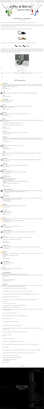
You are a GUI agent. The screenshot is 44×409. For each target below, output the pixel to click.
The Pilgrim (4, 158)
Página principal (3, 1)
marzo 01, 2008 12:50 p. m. (7, 214)
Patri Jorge (4, 284)
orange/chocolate (5, 245)
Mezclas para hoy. (34, 402)
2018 (31, 374)
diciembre (32, 382)
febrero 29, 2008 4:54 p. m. (7, 186)
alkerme (4, 112)
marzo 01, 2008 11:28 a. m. (7, 201)
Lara (3, 91)
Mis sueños (4, 83)
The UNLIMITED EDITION (6, 272)
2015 (31, 376)
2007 (31, 404)
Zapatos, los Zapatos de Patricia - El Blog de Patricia (22, 387)
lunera (4, 169)
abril (32, 390)
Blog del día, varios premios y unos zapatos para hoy (36, 397)
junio (32, 388)
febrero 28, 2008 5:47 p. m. (7, 155)
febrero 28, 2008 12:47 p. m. (7, 141)
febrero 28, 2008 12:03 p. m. (7, 128)
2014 (31, 377)
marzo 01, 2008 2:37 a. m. (6, 192)
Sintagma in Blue (5, 261)
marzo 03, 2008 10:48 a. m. (7, 360)
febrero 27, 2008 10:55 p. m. (7, 96)
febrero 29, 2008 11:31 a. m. (7, 166)
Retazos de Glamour (6, 176)
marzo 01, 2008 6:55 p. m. (7, 233)
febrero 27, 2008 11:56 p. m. (7, 109)
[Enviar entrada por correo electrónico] (22, 68)
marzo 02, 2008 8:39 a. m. (7, 258)
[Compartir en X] (22, 71)
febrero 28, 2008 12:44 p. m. (7, 133)
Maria (3, 104)
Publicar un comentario (5, 362)
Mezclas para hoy (33, 395)
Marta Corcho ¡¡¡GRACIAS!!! (35, 400)
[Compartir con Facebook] (24, 71)
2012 (31, 378)
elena (3, 217)
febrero (32, 392)
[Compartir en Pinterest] (25, 71)
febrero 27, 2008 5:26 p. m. (7, 88)
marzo (32, 391)
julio (32, 387)
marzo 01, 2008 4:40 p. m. (7, 227)
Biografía (8, 1)
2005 (31, 406)
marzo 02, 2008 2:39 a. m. (7, 242)
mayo (32, 389)
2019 (31, 373)
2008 (31, 381)
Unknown (4, 251)
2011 (31, 379)
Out (31, 401)
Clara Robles (4, 99)
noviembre (33, 383)
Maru (3, 236)
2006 (31, 405)
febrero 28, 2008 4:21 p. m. (6, 148)
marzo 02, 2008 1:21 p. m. (6, 264)
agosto (32, 386)
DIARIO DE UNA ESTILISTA (6, 230)
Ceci (3, 267)
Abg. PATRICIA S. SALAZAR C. (7, 189)
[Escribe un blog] (20, 71)
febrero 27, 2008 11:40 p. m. (7, 101)
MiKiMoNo (4, 204)
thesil (3, 151)
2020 (31, 372)
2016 (31, 375)
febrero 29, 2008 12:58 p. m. (7, 173)
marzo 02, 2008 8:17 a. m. (6, 248)
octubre (32, 384)
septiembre (33, 385)
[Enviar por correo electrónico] (18, 71)
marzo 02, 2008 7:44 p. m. (7, 269)
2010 (31, 380)
